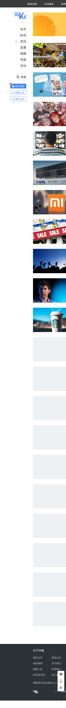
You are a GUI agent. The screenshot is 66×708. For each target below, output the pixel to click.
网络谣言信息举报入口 (45, 682)
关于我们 (56, 663)
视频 (23, 53)
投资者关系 (39, 674)
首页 (23, 29)
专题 (23, 59)
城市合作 (37, 657)
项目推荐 (37, 663)
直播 (23, 47)
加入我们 (56, 674)
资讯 (23, 41)
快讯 (23, 35)
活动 (23, 65)
